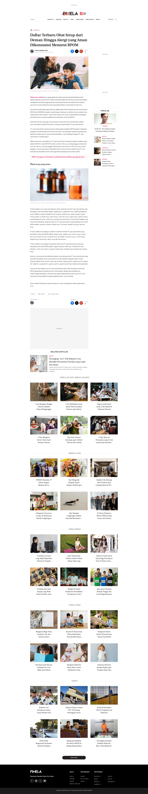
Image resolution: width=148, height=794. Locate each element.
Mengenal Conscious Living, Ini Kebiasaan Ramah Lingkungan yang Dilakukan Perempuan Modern (44, 515)
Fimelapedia (75, 529)
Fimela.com (96, 781)
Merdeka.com (97, 784)
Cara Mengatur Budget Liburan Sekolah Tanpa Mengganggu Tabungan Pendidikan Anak (43, 406)
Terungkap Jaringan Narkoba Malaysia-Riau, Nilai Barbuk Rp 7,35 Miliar (104, 743)
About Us (72, 776)
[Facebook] (32, 781)
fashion (58, 19)
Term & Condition (84, 778)
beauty (65, 19)
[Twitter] (40, 781)
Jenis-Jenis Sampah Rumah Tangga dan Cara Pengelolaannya (104, 591)
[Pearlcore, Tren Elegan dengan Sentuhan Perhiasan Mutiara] (105, 118)
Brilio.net (110, 779)
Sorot (75, 681)
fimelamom (80, 19)
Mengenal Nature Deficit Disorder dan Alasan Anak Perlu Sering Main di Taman (104, 634)
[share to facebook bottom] (72, 303)
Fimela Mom (75, 605)
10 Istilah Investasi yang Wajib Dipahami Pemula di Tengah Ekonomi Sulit (44, 558)
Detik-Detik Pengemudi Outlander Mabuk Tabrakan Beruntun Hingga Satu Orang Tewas (43, 743)
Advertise (72, 781)
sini (33, 286)
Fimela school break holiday (75, 377)
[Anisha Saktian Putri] (32, 51)
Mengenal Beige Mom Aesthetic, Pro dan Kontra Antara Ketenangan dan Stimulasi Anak (44, 634)
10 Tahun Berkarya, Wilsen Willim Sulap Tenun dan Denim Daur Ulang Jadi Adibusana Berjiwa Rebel (104, 515)
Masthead (72, 778)
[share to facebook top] (72, 51)
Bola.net (96, 779)
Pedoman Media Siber (75, 783)
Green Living (74, 453)
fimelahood (90, 19)
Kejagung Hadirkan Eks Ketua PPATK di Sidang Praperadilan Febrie (74, 743)
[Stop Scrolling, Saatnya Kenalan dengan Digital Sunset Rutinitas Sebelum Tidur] (97, 151)
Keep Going (74, 757)
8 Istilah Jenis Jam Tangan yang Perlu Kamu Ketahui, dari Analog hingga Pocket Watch (44, 591)
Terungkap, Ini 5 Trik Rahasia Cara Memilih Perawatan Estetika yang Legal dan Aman (67, 361)
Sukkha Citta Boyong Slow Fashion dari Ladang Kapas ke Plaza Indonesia (104, 482)
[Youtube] (44, 781)
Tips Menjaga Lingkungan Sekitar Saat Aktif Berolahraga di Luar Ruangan (74, 515)
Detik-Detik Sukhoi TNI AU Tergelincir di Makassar (104, 710)
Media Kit (83, 776)
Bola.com (110, 776)
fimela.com (67, 790)
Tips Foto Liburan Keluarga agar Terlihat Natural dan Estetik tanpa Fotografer (74, 439)
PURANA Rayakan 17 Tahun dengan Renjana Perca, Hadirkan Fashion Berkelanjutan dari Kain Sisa (44, 482)
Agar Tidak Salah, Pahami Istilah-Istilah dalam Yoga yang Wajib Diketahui (74, 558)
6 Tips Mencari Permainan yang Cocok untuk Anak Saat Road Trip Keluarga (104, 439)
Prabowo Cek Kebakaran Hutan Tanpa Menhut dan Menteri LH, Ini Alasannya (44, 710)
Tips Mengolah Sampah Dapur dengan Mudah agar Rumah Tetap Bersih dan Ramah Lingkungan (74, 482)
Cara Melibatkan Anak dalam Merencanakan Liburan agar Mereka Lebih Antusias (74, 406)
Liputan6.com (97, 776)
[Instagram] (36, 781)
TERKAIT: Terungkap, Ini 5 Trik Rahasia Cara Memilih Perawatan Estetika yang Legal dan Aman (58, 157)
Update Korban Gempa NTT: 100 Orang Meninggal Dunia (74, 710)
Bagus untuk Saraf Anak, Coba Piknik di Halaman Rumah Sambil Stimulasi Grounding (104, 406)
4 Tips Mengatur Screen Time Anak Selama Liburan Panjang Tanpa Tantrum (44, 439)
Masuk (110, 19)
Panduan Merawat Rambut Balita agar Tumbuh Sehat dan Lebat (104, 667)
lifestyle (50, 19)
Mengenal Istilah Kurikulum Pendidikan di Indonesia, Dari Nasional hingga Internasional (73, 591)
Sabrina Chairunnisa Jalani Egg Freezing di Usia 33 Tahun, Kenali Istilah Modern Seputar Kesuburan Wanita (104, 558)
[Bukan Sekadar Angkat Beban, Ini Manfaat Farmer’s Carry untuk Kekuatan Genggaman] (97, 140)
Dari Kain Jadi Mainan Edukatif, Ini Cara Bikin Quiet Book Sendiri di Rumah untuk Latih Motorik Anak (43, 667)
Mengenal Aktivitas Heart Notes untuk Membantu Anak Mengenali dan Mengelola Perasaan (74, 667)
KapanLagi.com (111, 781)
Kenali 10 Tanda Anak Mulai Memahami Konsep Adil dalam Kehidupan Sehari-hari (74, 634)
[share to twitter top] (77, 51)
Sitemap (82, 781)
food (72, 19)
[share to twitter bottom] (77, 303)
